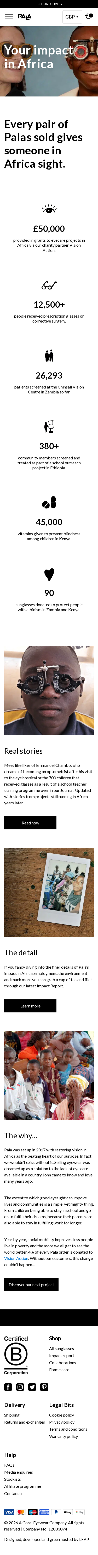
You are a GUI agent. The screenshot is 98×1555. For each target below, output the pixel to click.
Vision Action (16, 1258)
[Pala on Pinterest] (44, 1388)
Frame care (59, 1369)
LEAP (84, 1539)
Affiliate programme (22, 1486)
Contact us (14, 1493)
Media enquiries (18, 1471)
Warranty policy (63, 1436)
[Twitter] (32, 1388)
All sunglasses (61, 1348)
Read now (30, 822)
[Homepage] (24, 17)
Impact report (61, 1355)
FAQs (9, 1464)
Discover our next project (31, 1284)
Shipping (12, 1414)
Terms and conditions (68, 1428)
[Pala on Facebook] (8, 1388)
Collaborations (62, 1362)
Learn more (30, 1005)
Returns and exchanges (24, 1421)
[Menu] (9, 16)
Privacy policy (61, 1421)
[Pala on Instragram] (20, 1388)
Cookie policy (61, 1414)
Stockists (12, 1479)
